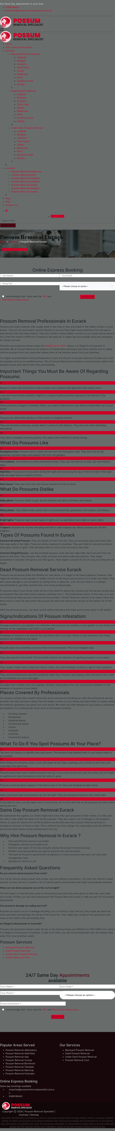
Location (10, 168)
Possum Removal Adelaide (25, 178)
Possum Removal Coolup (19, 1060)
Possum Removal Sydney (24, 191)
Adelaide (21, 57)
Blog (8, 198)
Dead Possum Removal (23, 91)
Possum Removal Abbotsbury (21, 1050)
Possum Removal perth (23, 174)
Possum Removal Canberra (25, 181)
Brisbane (21, 60)
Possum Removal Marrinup (20, 1070)
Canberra (22, 64)
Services (10, 50)
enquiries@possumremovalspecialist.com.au (29, 10)
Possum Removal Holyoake (20, 1073)
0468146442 (12, 7)
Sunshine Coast (25, 80)
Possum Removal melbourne (26, 171)
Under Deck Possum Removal (27, 127)
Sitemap (34, 1114)
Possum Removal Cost (17, 957)
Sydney (21, 84)
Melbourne (22, 74)
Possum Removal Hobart (24, 184)
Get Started (87, 296)
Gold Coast (23, 67)
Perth (20, 77)
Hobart (20, 70)
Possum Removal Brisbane (25, 188)
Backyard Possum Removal (25, 54)
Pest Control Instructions (19, 47)
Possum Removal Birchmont (20, 1063)
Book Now (57, 1016)
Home (9, 44)
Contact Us (12, 205)
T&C (44, 296)
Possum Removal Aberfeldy (20, 1053)
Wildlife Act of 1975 (55, 345)
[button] (87, 286)
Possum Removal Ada (17, 1056)
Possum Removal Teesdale (20, 1066)
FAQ (8, 201)
